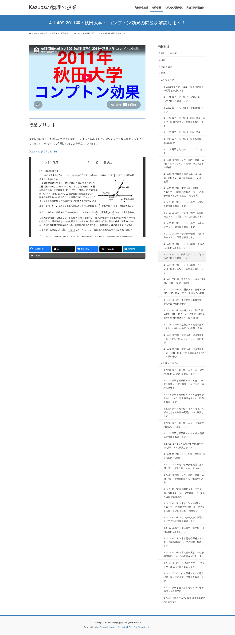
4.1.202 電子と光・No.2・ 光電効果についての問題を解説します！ (184, 99)
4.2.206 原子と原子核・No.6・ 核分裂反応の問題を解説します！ (184, 435)
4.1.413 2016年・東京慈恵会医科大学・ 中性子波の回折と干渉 (184, 302)
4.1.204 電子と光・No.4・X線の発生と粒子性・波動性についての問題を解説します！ (184, 122)
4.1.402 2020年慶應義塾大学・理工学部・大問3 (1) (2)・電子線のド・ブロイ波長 (183, 178)
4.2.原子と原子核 (170, 363)
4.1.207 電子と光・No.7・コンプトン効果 (184, 151)
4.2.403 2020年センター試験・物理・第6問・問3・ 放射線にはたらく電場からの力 (184, 479)
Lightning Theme (116, 627)
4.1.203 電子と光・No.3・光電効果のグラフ (184, 110)
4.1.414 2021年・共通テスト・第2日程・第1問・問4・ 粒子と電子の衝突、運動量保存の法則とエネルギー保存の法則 (184, 314)
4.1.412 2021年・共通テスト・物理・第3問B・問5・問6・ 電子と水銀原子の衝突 (184, 291)
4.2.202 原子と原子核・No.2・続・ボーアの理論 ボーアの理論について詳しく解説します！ (184, 384)
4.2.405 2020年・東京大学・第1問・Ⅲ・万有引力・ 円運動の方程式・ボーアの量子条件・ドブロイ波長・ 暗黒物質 (184, 507)
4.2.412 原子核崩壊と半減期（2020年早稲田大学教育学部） (184, 589)
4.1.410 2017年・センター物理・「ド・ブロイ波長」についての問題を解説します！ (184, 269)
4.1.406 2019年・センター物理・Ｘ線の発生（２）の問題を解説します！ (184, 225)
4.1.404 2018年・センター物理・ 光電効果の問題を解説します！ (184, 204)
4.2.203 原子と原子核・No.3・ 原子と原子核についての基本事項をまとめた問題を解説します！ (184, 398)
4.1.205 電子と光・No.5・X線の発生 (182, 132)
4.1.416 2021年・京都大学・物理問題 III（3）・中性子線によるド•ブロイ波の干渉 (184, 339)
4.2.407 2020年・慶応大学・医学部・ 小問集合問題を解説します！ (184, 530)
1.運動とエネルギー (169, 53)
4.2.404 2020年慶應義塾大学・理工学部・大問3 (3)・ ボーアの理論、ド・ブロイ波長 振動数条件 (184, 493)
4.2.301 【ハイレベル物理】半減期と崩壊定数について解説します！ (183, 445)
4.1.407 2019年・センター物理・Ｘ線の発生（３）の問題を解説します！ (184, 235)
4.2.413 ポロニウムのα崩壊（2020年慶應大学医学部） (184, 600)
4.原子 (162, 73)
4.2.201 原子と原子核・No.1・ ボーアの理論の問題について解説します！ (184, 372)
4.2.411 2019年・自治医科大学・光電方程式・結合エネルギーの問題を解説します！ (184, 577)
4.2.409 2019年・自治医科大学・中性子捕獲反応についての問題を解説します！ (184, 554)
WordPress (100, 627)
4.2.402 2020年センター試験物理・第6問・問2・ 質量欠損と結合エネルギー (183, 466)
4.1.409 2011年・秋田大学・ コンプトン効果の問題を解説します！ (184, 256)
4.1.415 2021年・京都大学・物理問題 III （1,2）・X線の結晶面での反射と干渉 (184, 326)
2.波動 (162, 60)
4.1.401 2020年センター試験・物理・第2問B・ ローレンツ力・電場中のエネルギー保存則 (184, 164)
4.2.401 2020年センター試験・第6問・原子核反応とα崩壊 (184, 456)
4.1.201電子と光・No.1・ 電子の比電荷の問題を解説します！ (184, 89)
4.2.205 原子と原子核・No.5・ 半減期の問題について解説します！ (184, 425)
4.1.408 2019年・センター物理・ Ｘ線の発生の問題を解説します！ (184, 246)
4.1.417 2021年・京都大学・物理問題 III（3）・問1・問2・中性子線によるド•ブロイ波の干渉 (184, 353)
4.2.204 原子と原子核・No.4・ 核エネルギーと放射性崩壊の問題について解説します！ (184, 412)
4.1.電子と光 (167, 80)
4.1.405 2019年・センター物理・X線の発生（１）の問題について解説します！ (184, 215)
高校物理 (163, 46)
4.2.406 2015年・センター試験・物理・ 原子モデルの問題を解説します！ (184, 519)
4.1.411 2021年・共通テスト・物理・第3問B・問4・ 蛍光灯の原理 (184, 281)
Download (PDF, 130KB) (43, 151)
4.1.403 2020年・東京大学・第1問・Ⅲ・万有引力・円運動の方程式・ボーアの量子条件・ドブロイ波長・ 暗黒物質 (184, 192)
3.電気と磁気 (165, 66)
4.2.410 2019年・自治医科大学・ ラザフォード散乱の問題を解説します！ (184, 565)
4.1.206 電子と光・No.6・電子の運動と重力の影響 (184, 141)
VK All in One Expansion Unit (138, 627)
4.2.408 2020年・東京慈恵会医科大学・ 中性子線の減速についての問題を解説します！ (184, 542)
